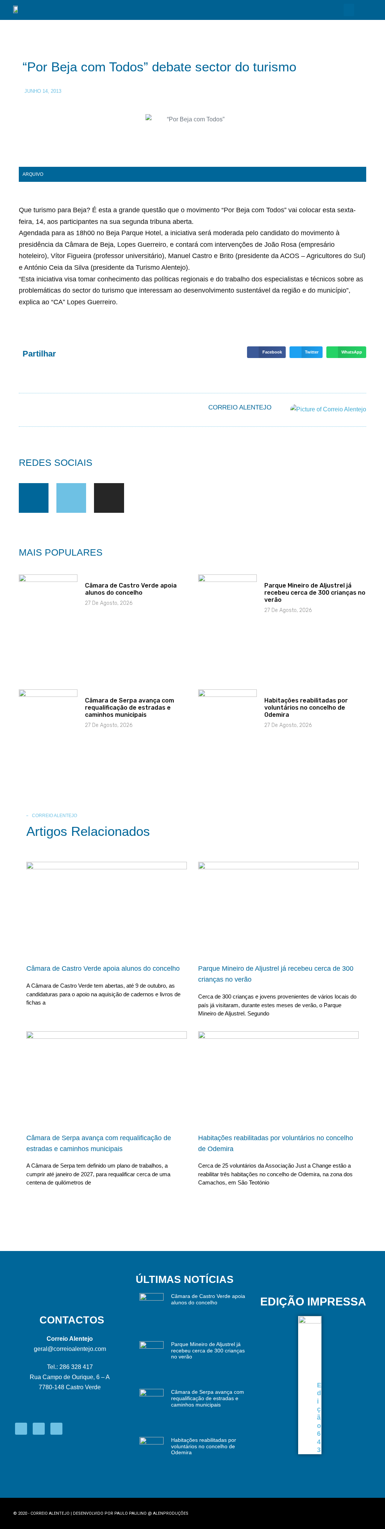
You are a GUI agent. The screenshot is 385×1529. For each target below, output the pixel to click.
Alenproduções (170, 1513)
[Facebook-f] (34, 498)
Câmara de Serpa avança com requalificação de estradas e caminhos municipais (129, 707)
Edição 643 (319, 1417)
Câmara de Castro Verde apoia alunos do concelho (131, 589)
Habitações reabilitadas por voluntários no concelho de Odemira (306, 707)
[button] (349, 10)
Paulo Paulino (130, 1513)
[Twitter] (71, 498)
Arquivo (33, 174)
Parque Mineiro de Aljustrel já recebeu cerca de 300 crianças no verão (314, 592)
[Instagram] (109, 498)
